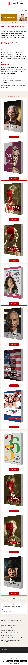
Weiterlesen (4, 609)
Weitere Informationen (14, 663)
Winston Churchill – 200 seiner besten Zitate (11, 620)
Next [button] (26, 18)
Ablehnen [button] (16, 661)
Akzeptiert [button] (10, 661)
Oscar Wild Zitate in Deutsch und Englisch (11, 625)
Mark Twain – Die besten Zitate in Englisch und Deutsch (12, 617)
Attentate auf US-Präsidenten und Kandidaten (12, 637)
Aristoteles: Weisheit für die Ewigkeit (10, 623)
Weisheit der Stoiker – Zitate (8, 630)
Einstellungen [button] (23, 661)
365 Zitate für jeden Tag (7, 628)
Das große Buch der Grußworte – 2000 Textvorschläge (10, 641)
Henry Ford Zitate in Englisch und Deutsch (11, 632)
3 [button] (15, 22)
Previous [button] (2, 18)
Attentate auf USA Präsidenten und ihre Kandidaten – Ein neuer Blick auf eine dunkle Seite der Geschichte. (14, 606)
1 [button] (12, 22)
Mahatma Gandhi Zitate (6, 635)
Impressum (4, 649)
